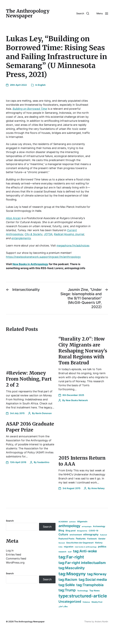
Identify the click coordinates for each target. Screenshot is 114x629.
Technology (82, 591)
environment (76, 534)
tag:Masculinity (71, 568)
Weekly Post (96, 602)
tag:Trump (67, 590)
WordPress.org (15, 562)
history (99, 542)
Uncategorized (69, 601)
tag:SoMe (66, 585)
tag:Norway (97, 574)
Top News (94, 590)
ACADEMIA (63, 522)
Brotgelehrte (82, 531)
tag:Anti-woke (85, 551)
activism (72, 522)
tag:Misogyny (72, 573)
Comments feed (16, 558)
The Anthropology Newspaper (27, 13)
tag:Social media (93, 579)
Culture (63, 534)
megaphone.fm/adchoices (73, 245)
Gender (102, 538)
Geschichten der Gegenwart (80, 542)
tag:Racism (67, 579)
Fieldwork (92, 538)
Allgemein (82, 521)
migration (68, 547)
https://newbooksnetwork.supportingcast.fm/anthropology (43, 256)
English (42, 84)
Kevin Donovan (43, 413)
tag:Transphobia (89, 585)
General (61, 543)
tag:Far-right (71, 556)
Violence (86, 602)
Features (81, 538)
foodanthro (43, 462)
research (62, 552)
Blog (61, 530)
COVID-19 (93, 530)
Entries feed (13, 554)
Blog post (71, 530)
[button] (83, 13)
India (60, 547)
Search (10, 520)
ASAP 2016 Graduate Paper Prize (30, 427)
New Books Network (77, 400)
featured (103, 535)
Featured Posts (66, 538)
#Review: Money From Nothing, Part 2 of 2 (29, 379)
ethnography (91, 534)
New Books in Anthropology (30, 264)
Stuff (70, 552)
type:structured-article (82, 595)
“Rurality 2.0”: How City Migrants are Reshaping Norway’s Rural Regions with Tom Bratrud (82, 351)
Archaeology (99, 526)
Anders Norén (101, 621)
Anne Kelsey (98, 488)
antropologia (86, 526)
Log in (10, 550)
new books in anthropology (85, 547)
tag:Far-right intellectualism (82, 563)
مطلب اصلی (63, 606)
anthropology (69, 526)
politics (102, 546)
